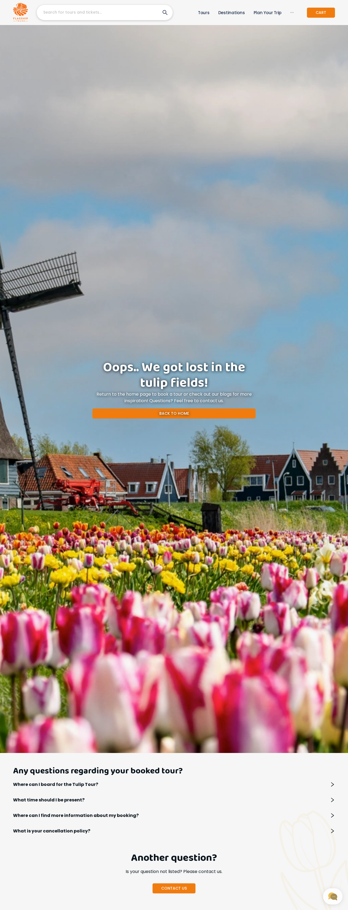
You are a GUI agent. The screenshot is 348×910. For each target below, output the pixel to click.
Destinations (231, 13)
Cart (321, 12)
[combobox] (96, 12)
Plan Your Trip (268, 13)
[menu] (237, 13)
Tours (204, 13)
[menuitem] (204, 13)
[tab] (174, 784)
